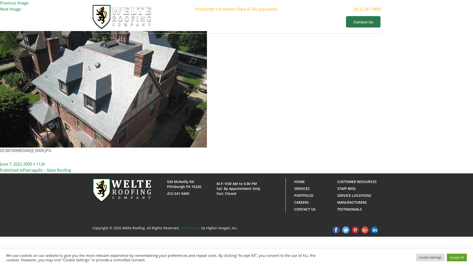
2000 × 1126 (34, 164)
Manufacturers (352, 202)
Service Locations (354, 195)
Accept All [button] (457, 257)
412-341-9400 (178, 193)
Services (250, 21)
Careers (301, 202)
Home (202, 21)
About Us (223, 21)
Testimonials (349, 209)
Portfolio (277, 21)
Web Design (190, 228)
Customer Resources (316, 21)
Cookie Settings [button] (430, 257)
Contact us (363, 21)
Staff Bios (346, 188)
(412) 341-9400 (367, 9)
